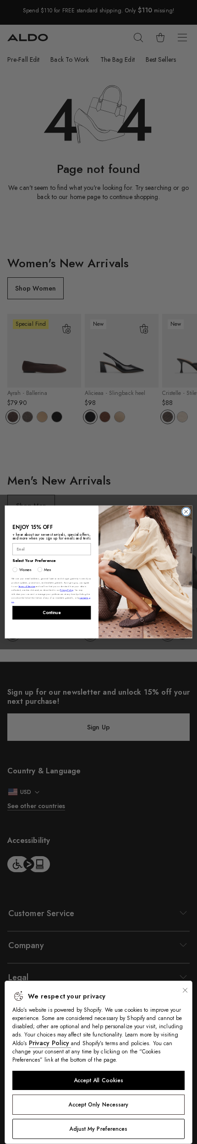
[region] (98, 1062)
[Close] (185, 990)
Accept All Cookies (99, 1080)
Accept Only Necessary (98, 1105)
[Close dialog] (186, 511)
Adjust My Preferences (98, 1129)
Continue (51, 613)
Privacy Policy (50, 1042)
